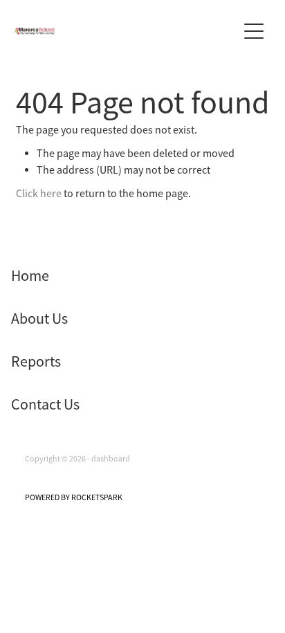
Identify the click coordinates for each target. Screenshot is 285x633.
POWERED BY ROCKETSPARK (73, 497)
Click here (39, 194)
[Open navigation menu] (253, 31)
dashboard (110, 458)
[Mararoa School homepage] (126, 31)
